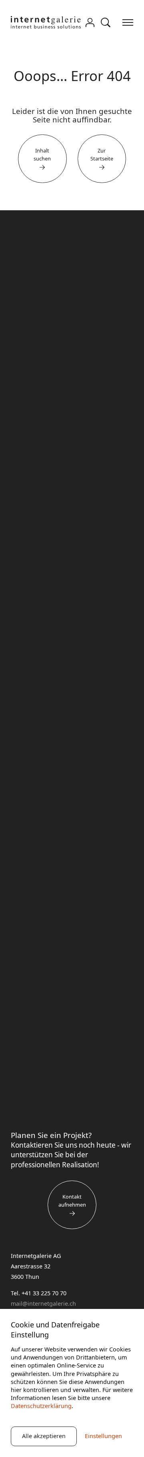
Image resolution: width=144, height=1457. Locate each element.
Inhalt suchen (42, 154)
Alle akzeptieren (44, 1436)
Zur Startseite (101, 154)
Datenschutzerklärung (41, 1406)
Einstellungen (103, 1436)
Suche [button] (105, 22)
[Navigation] (127, 22)
